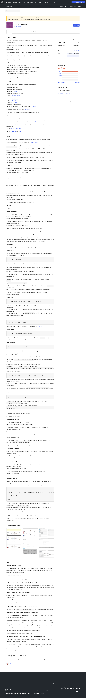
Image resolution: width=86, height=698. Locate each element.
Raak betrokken (54, 677)
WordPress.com (70, 677)
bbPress (69, 680)
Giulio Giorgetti (15, 100)
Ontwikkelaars (39, 680)
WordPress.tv (39, 683)
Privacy (6, 683)
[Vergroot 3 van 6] (36, 540)
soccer (77, 56)
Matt (68, 679)
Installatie (26, 32)
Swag (53, 683)
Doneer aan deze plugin (63, 103)
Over (6, 677)
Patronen (22, 683)
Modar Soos (15, 99)
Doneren (53, 680)
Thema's (22, 679)
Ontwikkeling (34, 32)
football (69, 56)
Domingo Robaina (17, 91)
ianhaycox (18, 26)
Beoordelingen (17, 32)
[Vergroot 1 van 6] (20, 529)
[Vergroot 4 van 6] (52, 529)
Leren (37, 677)
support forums (24, 59)
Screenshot (40, 326)
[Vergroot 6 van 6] (52, 551)
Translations (27, 109)
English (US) (77, 50)
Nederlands (19, 690)
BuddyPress (70, 683)
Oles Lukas (15, 102)
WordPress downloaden (78, 2)
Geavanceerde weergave (63, 59)
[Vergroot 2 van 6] (36, 529)
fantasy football (76, 53)
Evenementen (54, 679)
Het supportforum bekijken (64, 93)
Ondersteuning (76, 32)
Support (37, 121)
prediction (73, 56)
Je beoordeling (61, 82)
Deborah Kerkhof (16, 95)
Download (76, 25)
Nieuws (6, 679)
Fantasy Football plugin (15, 128)
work (20, 131)
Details (9, 32)
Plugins (21, 680)
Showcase (22, 677)
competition (70, 53)
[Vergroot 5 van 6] (52, 539)
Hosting (6, 680)
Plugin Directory (8, 6)
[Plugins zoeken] (18, 11)
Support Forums (34, 142)
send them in (33, 106)
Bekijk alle (77, 82)
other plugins (13, 131)
